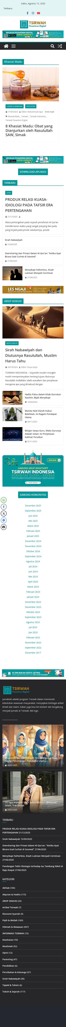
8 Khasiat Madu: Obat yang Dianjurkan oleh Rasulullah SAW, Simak (29, 130)
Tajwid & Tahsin (10, 985)
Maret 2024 (33, 586)
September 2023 (33, 617)
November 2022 (33, 642)
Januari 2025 (33, 536)
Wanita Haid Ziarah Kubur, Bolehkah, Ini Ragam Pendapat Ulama (41, 414)
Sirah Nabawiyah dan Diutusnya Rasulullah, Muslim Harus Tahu (31, 355)
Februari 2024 (33, 591)
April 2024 (33, 581)
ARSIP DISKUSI (11, 343)
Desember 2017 (33, 652)
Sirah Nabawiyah (13, 239)
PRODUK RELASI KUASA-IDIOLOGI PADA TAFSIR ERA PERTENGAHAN (29, 205)
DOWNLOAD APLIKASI (33, 171)
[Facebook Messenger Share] (4, 520)
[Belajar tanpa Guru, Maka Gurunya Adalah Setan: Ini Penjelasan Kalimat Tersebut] (12, 436)
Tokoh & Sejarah (11, 991)
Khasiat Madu (14, 116)
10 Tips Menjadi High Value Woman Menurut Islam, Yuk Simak (31, 804)
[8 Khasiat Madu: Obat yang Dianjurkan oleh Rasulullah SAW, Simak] (30, 84)
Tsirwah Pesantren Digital (16, 120)
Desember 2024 (33, 541)
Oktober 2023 (33, 612)
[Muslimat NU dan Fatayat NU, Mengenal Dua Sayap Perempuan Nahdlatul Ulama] (33, 746)
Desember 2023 (33, 601)
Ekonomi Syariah (11, 913)
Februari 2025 (33, 530)
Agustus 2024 (33, 561)
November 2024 (33, 546)
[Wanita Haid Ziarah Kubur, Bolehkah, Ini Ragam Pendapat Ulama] (12, 416)
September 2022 (33, 647)
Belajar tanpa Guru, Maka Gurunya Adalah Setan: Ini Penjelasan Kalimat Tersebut (43, 434)
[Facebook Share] (4, 507)
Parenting (7, 959)
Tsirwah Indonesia (38, 116)
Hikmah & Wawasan (14, 106)
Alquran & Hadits (11, 894)
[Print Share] (4, 527)
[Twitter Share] (4, 513)
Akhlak (6, 887)
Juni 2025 (33, 515)
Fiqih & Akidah (9, 920)
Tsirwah (24, 116)
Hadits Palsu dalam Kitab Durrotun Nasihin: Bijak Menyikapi (43, 396)
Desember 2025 (33, 505)
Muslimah (7, 946)
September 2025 (33, 510)
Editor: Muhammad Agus (32, 111)
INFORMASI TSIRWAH (13, 933)
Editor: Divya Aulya (29, 367)
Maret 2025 (33, 525)
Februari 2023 (33, 637)
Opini (8, 193)
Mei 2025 (33, 520)
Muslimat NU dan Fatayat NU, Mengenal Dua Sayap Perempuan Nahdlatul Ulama (31, 759)
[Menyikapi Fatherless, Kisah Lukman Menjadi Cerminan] (12, 273)
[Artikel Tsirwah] (6, 46)
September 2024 (33, 556)
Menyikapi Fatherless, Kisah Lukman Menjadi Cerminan (39, 271)
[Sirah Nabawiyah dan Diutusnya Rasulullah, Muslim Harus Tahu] (33, 322)
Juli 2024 (33, 566)
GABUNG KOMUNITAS (33, 494)
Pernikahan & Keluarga (14, 972)
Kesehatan (30, 106)
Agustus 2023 (33, 622)
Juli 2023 (33, 627)
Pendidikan (8, 965)
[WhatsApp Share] (4, 500)
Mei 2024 (33, 576)
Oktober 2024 (33, 551)
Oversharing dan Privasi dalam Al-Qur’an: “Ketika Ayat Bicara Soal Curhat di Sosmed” (33, 255)
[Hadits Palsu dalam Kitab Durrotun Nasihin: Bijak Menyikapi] (12, 398)
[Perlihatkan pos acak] (60, 46)
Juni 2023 (33, 632)
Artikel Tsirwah (10, 907)
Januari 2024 (33, 596)
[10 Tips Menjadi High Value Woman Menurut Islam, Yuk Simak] (33, 792)
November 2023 (33, 607)
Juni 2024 (33, 571)
